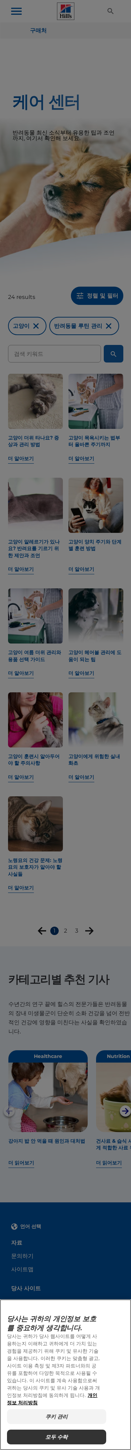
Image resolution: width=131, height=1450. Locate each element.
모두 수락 (56, 1437)
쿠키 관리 (56, 1416)
